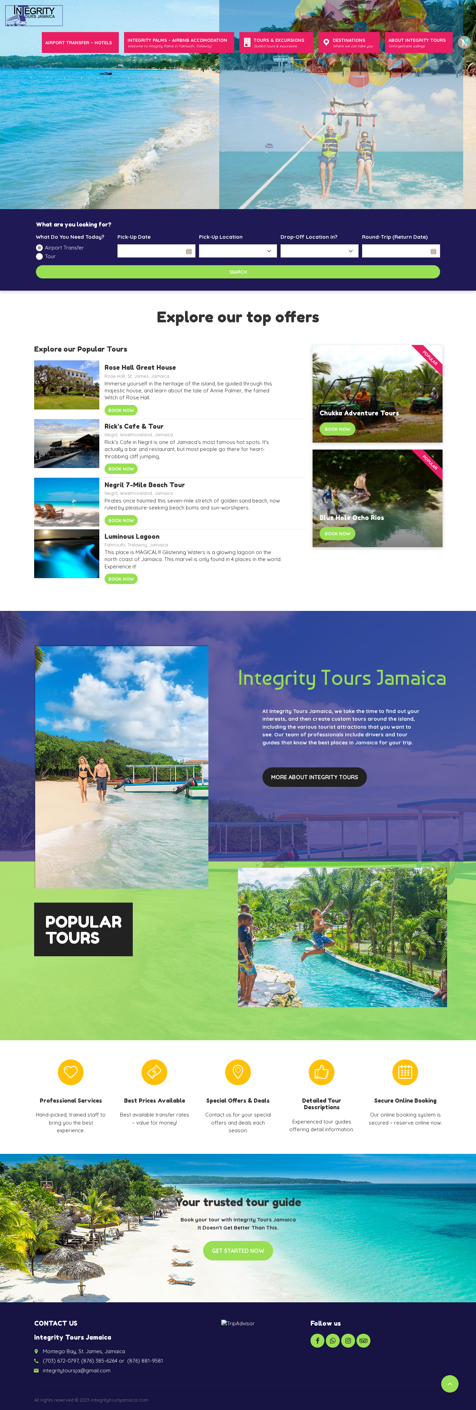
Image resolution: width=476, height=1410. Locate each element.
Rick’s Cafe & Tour (134, 426)
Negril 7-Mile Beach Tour (145, 485)
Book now (121, 410)
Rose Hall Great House (140, 367)
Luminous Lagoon (132, 536)
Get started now (238, 1250)
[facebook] (317, 1341)
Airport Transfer (64, 247)
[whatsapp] (333, 1341)
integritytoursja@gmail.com (76, 1370)
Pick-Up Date (134, 236)
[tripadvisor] (363, 1341)
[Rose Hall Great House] (66, 389)
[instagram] (348, 1341)
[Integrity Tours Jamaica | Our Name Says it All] (34, 15)
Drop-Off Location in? (309, 236)
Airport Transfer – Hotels (78, 42)
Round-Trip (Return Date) (395, 236)
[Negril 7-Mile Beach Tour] (66, 503)
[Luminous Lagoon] (66, 558)
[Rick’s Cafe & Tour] (66, 448)
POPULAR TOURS (83, 930)
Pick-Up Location (221, 236)
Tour (50, 256)
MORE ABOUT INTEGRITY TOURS (314, 777)
